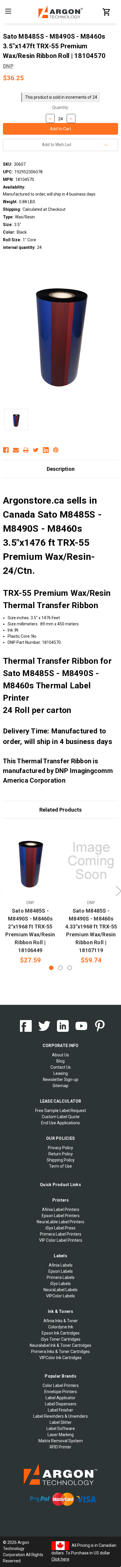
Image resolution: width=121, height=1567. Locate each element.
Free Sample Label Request (60, 1110)
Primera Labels (61, 1277)
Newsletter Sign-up (60, 1079)
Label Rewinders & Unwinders (60, 1416)
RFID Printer (60, 1447)
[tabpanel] (30, 895)
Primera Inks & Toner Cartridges (60, 1351)
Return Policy (60, 1154)
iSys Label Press (60, 1228)
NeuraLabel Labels (60, 1289)
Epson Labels (60, 1271)
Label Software (60, 1428)
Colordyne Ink (60, 1327)
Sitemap (60, 1085)
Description (61, 469)
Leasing (60, 1073)
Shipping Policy (61, 1160)
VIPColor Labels (60, 1296)
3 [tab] (70, 968)
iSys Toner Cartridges (60, 1339)
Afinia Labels (61, 1265)
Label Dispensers (60, 1404)
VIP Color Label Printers (60, 1240)
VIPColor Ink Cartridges (60, 1357)
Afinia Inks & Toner (60, 1320)
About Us (60, 1055)
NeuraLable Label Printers (60, 1221)
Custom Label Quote (61, 1116)
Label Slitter (61, 1422)
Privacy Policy (60, 1147)
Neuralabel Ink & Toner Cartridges (60, 1345)
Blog (60, 1061)
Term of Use (60, 1166)
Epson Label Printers (61, 1215)
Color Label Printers (61, 1385)
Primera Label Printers (60, 1234)
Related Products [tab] (60, 810)
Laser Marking (61, 1434)
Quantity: (60, 107)
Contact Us (61, 1067)
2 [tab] (60, 968)
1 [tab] (51, 968)
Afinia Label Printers (60, 1209)
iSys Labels (60, 1283)
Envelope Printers (60, 1391)
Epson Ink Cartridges (61, 1333)
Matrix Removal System (60, 1440)
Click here (60, 1559)
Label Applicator (60, 1397)
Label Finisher (60, 1410)
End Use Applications (60, 1122)
